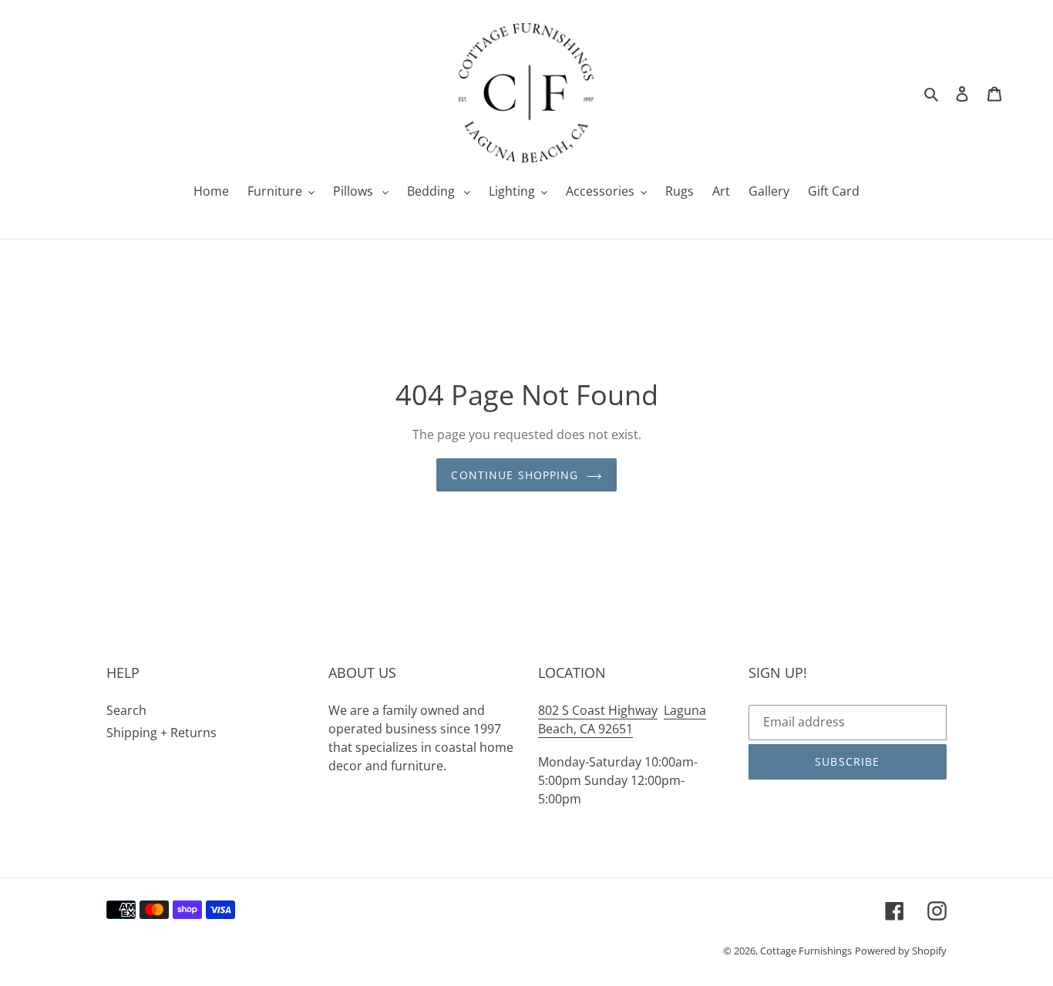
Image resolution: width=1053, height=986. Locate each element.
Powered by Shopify (901, 950)
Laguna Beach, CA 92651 (622, 719)
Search (126, 710)
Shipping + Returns (161, 732)
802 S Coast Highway (598, 710)
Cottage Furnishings (806, 950)
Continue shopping (514, 475)
